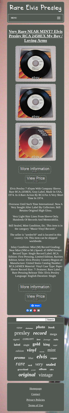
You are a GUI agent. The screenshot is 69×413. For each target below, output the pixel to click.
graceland (23, 369)
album (43, 369)
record (40, 333)
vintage (46, 374)
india (56, 339)
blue (30, 358)
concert (28, 339)
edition (20, 351)
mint (51, 350)
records (41, 352)
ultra (52, 369)
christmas (29, 328)
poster (33, 370)
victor (19, 327)
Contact (35, 394)
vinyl (31, 349)
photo (40, 327)
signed (16, 339)
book (51, 327)
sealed (51, 365)
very (39, 364)
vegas (53, 358)
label (17, 344)
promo (19, 357)
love (38, 339)
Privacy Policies (35, 399)
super (55, 345)
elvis (42, 356)
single (26, 345)
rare (20, 364)
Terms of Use (35, 405)
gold (36, 344)
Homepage (36, 388)
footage (47, 339)
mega (53, 334)
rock (30, 365)
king (46, 344)
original (27, 374)
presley (22, 333)
